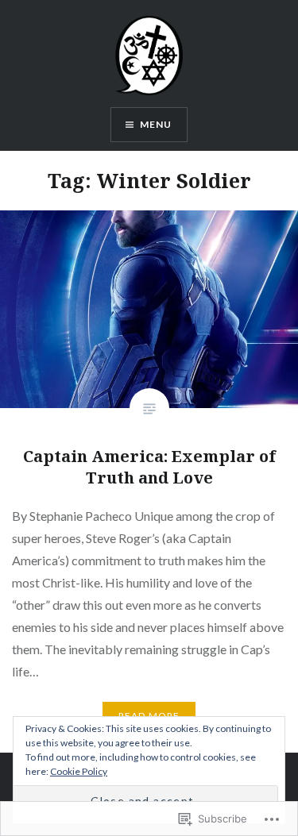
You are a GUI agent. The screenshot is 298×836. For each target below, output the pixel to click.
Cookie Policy (78, 771)
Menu (156, 124)
